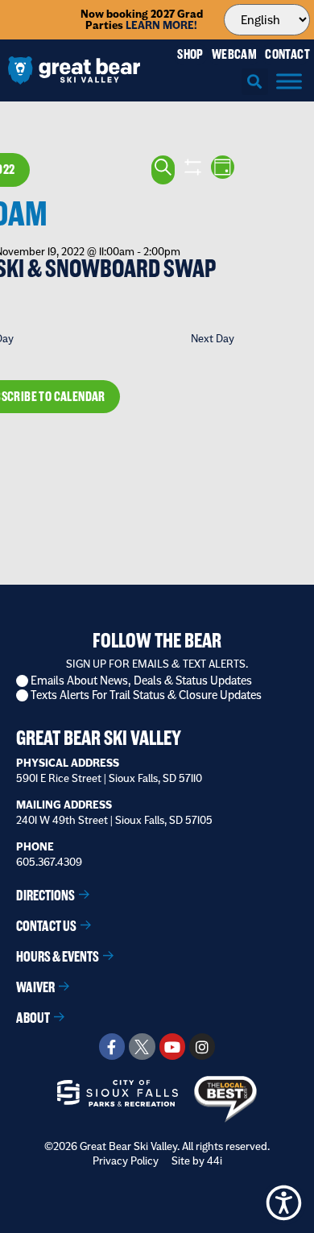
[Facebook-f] (112, 1046)
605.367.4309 (49, 861)
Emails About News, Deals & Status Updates (141, 681)
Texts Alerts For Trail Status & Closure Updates (146, 695)
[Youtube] (172, 1046)
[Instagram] (202, 1046)
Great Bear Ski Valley (98, 738)
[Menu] (289, 81)
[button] (255, 81)
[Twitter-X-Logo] (142, 1046)
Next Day (212, 338)
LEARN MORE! (161, 25)
